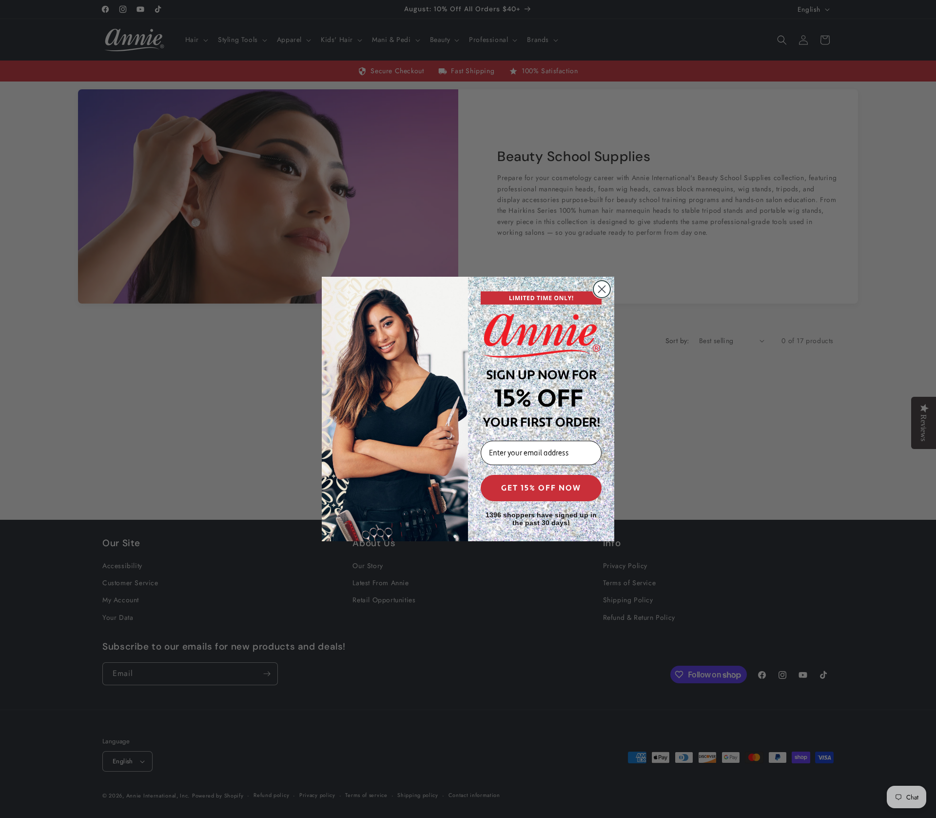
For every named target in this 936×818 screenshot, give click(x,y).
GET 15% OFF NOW (541, 488)
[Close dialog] (601, 289)
